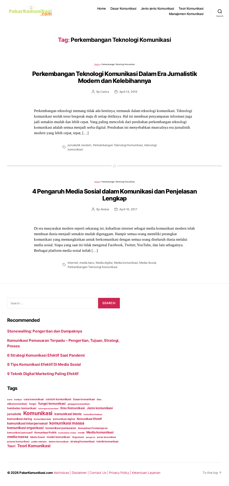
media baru (86, 262)
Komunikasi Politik (45, 432)
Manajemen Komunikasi (186, 14)
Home (101, 8)
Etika (99, 399)
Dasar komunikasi (84, 399)
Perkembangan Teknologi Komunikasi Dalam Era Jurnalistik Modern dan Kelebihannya (114, 77)
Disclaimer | (81, 473)
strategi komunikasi (82, 441)
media (81, 432)
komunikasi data (42, 419)
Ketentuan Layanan (146, 473)
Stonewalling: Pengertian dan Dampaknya (44, 331)
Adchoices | (63, 473)
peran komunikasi (106, 437)
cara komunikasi (34, 399)
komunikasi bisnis (68, 414)
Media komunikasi (126, 262)
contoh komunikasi (58, 399)
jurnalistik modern (79, 145)
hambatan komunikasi (21, 408)
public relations (39, 441)
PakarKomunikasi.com (36, 473)
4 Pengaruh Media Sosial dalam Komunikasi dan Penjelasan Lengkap (114, 195)
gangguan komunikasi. (79, 404)
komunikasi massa (66, 423)
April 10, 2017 (128, 209)
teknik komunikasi (107, 441)
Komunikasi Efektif (89, 419)
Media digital (104, 262)
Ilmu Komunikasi (72, 408)
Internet (73, 262)
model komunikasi (58, 437)
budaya (18, 399)
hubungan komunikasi (48, 408)
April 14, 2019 (128, 91)
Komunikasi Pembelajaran (93, 428)
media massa (17, 437)
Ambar (105, 209)
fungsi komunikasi (52, 403)
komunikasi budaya (93, 414)
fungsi (32, 403)
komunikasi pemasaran (60, 428)
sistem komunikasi (58, 441)
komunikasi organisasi (25, 428)
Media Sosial (147, 262)
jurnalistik (14, 414)
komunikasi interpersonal (27, 423)
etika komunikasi (17, 403)
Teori (11, 446)
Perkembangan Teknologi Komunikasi (118, 145)
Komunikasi (37, 413)
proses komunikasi (18, 441)
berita (9, 399)
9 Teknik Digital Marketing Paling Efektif (43, 373)
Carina (104, 91)
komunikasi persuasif (20, 432)
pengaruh (90, 437)
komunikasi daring (19, 419)
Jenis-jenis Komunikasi (157, 8)
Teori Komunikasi (191, 8)
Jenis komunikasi (100, 408)
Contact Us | (99, 473)
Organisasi (78, 437)
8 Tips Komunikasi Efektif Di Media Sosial (44, 364)
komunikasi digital (64, 418)
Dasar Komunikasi (123, 8)
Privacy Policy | (120, 473)
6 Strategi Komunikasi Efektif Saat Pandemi (46, 355)
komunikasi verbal (67, 433)
